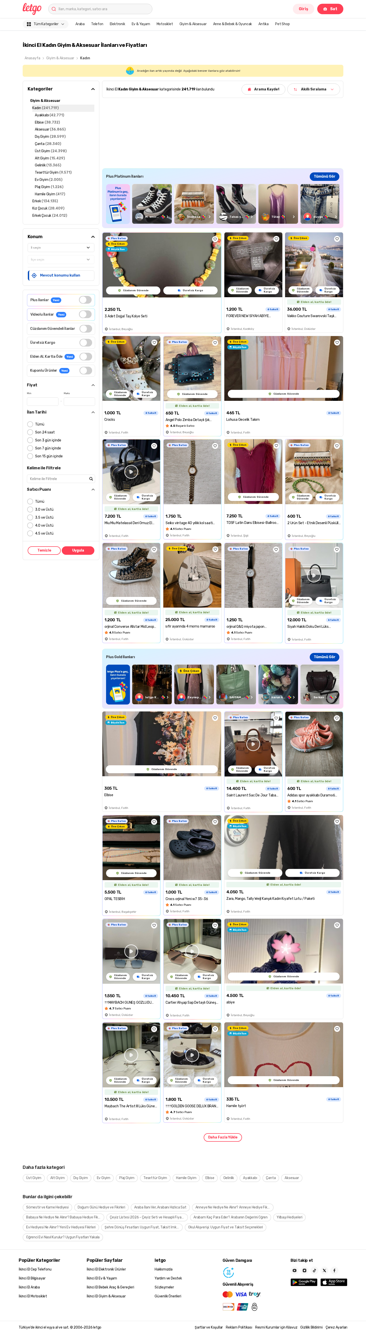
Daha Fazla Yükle (223, 1137)
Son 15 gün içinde (49, 456)
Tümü (39, 424)
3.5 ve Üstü (44, 517)
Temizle (44, 550)
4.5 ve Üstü (44, 533)
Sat (333, 8)
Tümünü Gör (324, 176)
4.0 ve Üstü (44, 525)
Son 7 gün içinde (48, 448)
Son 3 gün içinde (48, 440)
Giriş (303, 8)
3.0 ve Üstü (44, 509)
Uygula (78, 550)
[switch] (85, 300)
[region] (222, 204)
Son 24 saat (45, 432)
